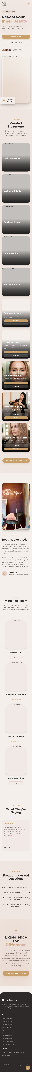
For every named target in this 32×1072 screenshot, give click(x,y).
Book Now (16, 167)
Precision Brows (7, 1024)
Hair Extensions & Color (9, 1044)
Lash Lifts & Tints (7, 1021)
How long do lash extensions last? (14, 887)
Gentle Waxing (6, 1027)
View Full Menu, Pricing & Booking (16, 460)
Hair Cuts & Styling (7, 1041)
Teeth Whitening (7, 1038)
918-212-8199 (6, 1055)
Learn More (16, 170)
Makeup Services (7, 1035)
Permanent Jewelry (8, 1033)
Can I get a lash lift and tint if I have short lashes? (15, 905)
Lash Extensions (7, 1018)
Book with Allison (16, 741)
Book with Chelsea (16, 699)
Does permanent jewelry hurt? (13, 892)
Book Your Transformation (16, 973)
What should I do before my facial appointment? (15, 898)
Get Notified (16, 417)
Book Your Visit (16, 36)
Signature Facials (7, 1030)
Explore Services (15, 42)
